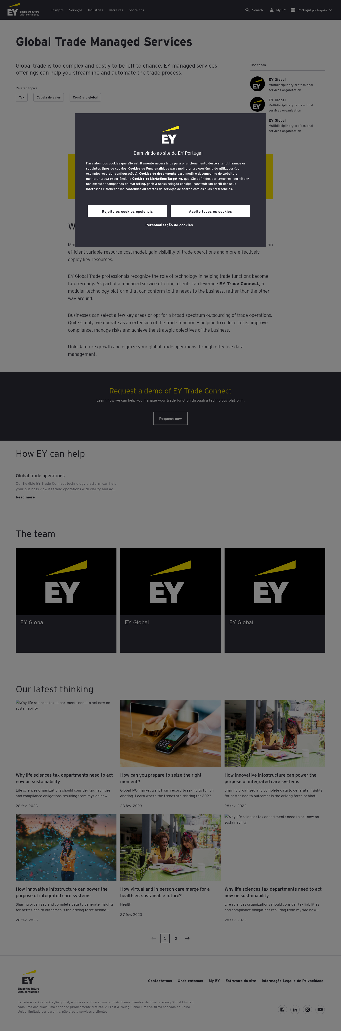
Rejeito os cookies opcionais (127, 211)
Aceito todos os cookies (210, 211)
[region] (170, 180)
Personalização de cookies (169, 224)
